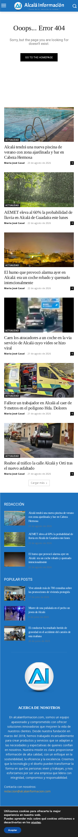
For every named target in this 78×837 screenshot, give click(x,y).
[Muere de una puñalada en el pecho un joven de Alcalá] (14, 613)
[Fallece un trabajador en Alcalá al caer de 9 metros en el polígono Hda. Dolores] (39, 380)
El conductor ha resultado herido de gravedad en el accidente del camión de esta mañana (49, 632)
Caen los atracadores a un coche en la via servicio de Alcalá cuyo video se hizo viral (38, 343)
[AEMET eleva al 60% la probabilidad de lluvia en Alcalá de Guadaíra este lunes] (39, 189)
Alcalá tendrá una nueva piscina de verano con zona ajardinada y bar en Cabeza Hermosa (34, 152)
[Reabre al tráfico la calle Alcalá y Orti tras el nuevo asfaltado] (39, 440)
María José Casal (14, 162)
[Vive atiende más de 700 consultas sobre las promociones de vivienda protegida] (14, 593)
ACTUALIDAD (12, 139)
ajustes (36, 822)
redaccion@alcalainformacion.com (27, 791)
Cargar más (38, 483)
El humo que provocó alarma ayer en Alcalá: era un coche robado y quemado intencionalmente (37, 277)
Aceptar (12, 830)
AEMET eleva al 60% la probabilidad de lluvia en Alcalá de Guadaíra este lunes (38, 215)
